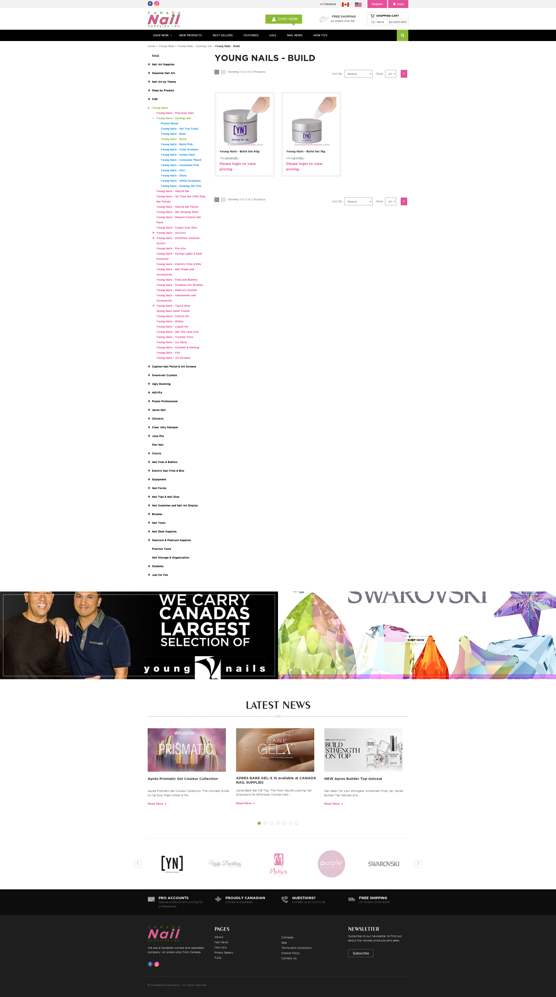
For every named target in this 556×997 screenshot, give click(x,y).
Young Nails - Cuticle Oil (172, 316)
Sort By (337, 73)
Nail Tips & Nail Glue (165, 496)
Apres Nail (159, 410)
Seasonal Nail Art (163, 73)
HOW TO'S (320, 35)
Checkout (330, 4)
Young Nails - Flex (173, 170)
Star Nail (158, 444)
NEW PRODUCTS (190, 35)
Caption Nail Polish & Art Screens (174, 366)
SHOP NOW (137, 640)
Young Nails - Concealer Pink (180, 165)
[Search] (402, 35)
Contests (287, 937)
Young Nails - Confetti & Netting (177, 347)
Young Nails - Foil (168, 352)
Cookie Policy (290, 952)
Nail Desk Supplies (164, 531)
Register (377, 4)
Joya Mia (158, 436)
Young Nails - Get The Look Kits (177, 331)
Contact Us (288, 958)
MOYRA (157, 392)
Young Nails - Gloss (174, 175)
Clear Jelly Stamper (165, 427)
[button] (259, 824)
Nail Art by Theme (164, 81)
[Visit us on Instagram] (157, 964)
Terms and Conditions (296, 947)
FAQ (218, 957)
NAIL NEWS (295, 35)
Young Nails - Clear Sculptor (180, 149)
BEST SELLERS (223, 35)
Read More (155, 803)
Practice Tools (161, 548)
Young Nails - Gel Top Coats (179, 128)
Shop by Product (163, 90)
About (219, 936)
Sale (284, 942)
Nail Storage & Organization (170, 557)
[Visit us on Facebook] (151, 964)
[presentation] (138, 863)
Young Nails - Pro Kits (171, 248)
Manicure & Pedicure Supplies (171, 540)
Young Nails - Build (173, 139)
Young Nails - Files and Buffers (176, 279)
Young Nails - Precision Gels (175, 113)
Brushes (157, 514)
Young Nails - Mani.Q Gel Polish (177, 206)
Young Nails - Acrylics (171, 232)
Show (379, 73)
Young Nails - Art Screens (173, 357)
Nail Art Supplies (163, 64)
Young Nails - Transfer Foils (174, 337)
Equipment (159, 479)
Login (400, 4)
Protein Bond (169, 123)
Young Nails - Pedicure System (176, 290)
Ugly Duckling (161, 383)
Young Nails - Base (173, 133)
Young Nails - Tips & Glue (173, 305)
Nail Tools (158, 522)
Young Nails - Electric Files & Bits (178, 264)
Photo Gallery (224, 952)
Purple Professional (165, 401)
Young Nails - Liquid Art (172, 326)
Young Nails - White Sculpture (181, 180)
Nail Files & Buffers (164, 462)
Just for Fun (160, 574)
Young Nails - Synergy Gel (195, 46)
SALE (272, 35)
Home (151, 46)
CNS (155, 99)
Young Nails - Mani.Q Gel (172, 191)
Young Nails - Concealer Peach (181, 159)
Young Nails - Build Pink (177, 144)
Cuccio (156, 453)
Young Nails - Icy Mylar (171, 342)
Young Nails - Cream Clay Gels (176, 227)
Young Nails (167, 46)
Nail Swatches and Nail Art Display (175, 505)
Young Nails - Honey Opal (178, 154)
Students (158, 566)
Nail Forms (159, 488)
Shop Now (161, 35)
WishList (243, 145)
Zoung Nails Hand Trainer (173, 311)
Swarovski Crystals (164, 375)
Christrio (158, 418)
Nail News (221, 942)
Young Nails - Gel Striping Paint (177, 212)
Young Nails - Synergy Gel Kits (181, 186)
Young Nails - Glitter (170, 321)
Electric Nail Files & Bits (168, 470)
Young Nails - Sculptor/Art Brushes (179, 284)
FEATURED (251, 35)
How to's (221, 947)
